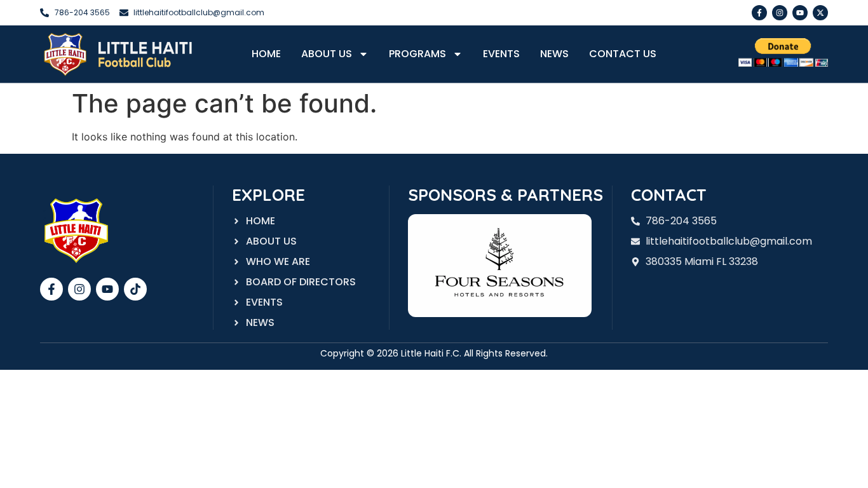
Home (266, 53)
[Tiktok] (135, 289)
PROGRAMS (417, 53)
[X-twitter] (820, 12)
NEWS (554, 53)
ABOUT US (326, 53)
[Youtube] (800, 12)
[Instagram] (779, 12)
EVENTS (501, 53)
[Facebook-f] (759, 12)
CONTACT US (622, 53)
